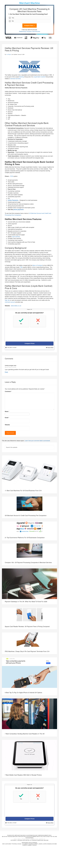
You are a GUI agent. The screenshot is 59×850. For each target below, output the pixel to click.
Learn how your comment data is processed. (37, 440)
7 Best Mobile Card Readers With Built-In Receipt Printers (23, 775)
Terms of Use (34, 839)
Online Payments (13, 200)
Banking (21, 77)
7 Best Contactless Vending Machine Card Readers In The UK (24, 734)
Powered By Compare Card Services (29, 31)
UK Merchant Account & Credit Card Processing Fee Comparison (25, 515)
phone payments (18, 209)
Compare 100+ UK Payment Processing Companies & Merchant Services (28, 562)
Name (7, 411)
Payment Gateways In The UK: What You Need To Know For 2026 (26, 601)
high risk (7, 300)
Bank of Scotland (37, 265)
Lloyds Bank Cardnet (39, 77)
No (13, 21)
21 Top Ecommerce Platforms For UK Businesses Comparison (25, 537)
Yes (13, 18)
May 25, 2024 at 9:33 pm (10, 367)
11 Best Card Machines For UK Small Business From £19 (23, 490)
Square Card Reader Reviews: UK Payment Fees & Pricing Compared (27, 626)
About (19, 839)
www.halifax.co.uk (16, 306)
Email (7, 417)
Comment (8, 391)
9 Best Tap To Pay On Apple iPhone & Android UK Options (23, 692)
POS (11, 176)
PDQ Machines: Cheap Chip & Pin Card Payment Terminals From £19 (27, 651)
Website (7, 425)
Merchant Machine (29, 3)
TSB (21, 267)
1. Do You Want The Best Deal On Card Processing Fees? (28, 14)
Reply (6, 372)
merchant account (10, 302)
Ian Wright (9, 54)
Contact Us (42, 839)
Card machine (16, 236)
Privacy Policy (26, 839)
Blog (15, 839)
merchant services (15, 78)
